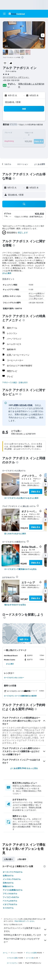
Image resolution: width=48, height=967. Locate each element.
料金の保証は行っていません (25, 921)
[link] (21, 497)
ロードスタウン (12, 963)
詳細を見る (35, 491)
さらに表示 (6, 273)
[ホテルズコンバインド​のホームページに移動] (17, 13)
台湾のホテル (8, 875)
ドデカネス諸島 (12, 958)
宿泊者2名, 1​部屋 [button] (13, 102)
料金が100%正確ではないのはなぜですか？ (22, 940)
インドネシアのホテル (12, 879)
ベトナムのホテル (10, 900)
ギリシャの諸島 (31, 952)
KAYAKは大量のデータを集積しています (22, 934)
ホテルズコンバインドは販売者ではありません (22, 929)
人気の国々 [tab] (8, 859)
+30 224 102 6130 (11, 80)
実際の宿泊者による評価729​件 (31, 85)
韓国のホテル (8, 886)
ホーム (5, 952)
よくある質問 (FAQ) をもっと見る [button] (24, 768)
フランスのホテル (10, 893)
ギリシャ (14, 952)
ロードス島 (30, 958)
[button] (4, 14)
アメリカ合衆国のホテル (13, 890)
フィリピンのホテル (11, 897)
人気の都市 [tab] (21, 859)
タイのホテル (8, 908)
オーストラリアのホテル (13, 872)
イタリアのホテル (10, 904)
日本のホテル (8, 882)
